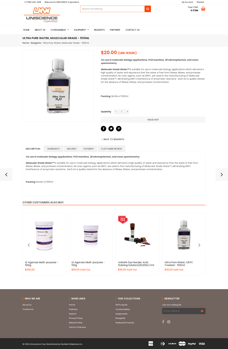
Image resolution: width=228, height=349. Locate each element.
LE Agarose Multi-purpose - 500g (41, 264)
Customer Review (111, 148)
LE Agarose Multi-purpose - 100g (88, 264)
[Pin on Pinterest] (118, 128)
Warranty (53, 148)
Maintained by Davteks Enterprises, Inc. (65, 344)
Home (25, 42)
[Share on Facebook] (103, 128)
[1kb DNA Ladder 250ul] (222, 175)
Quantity (106, 111)
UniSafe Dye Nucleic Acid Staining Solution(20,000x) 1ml (136, 264)
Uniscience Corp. (38, 344)
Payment (89, 148)
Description (33, 148)
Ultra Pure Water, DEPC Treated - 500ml (179, 264)
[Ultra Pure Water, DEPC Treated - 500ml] (6, 175)
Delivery (71, 148)
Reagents (36, 42)
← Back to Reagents (112, 139)
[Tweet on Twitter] (111, 128)
